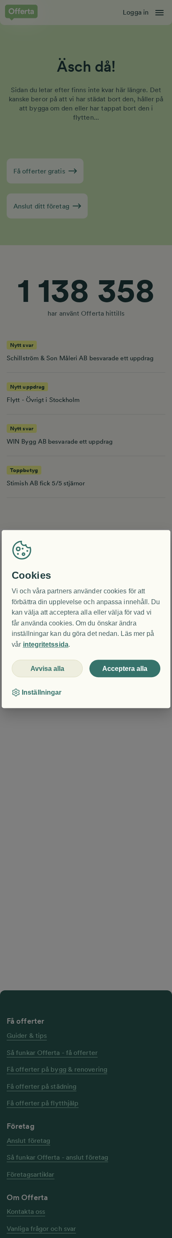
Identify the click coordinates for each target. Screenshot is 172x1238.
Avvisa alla (47, 668)
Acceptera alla (124, 668)
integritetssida (45, 644)
